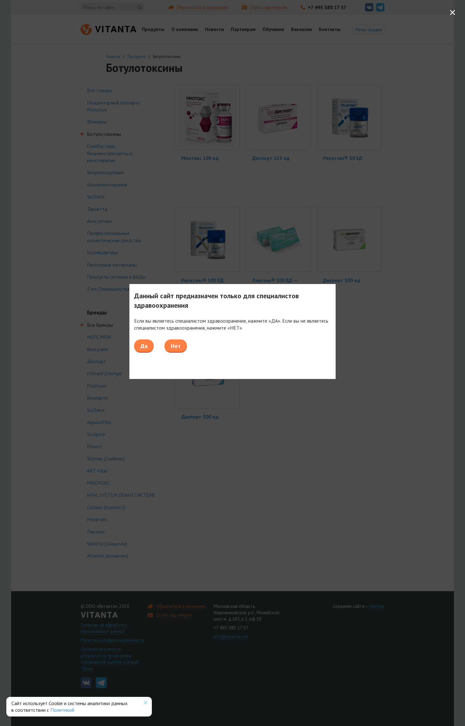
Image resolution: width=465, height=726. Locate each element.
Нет (176, 346)
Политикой (62, 710)
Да (143, 346)
